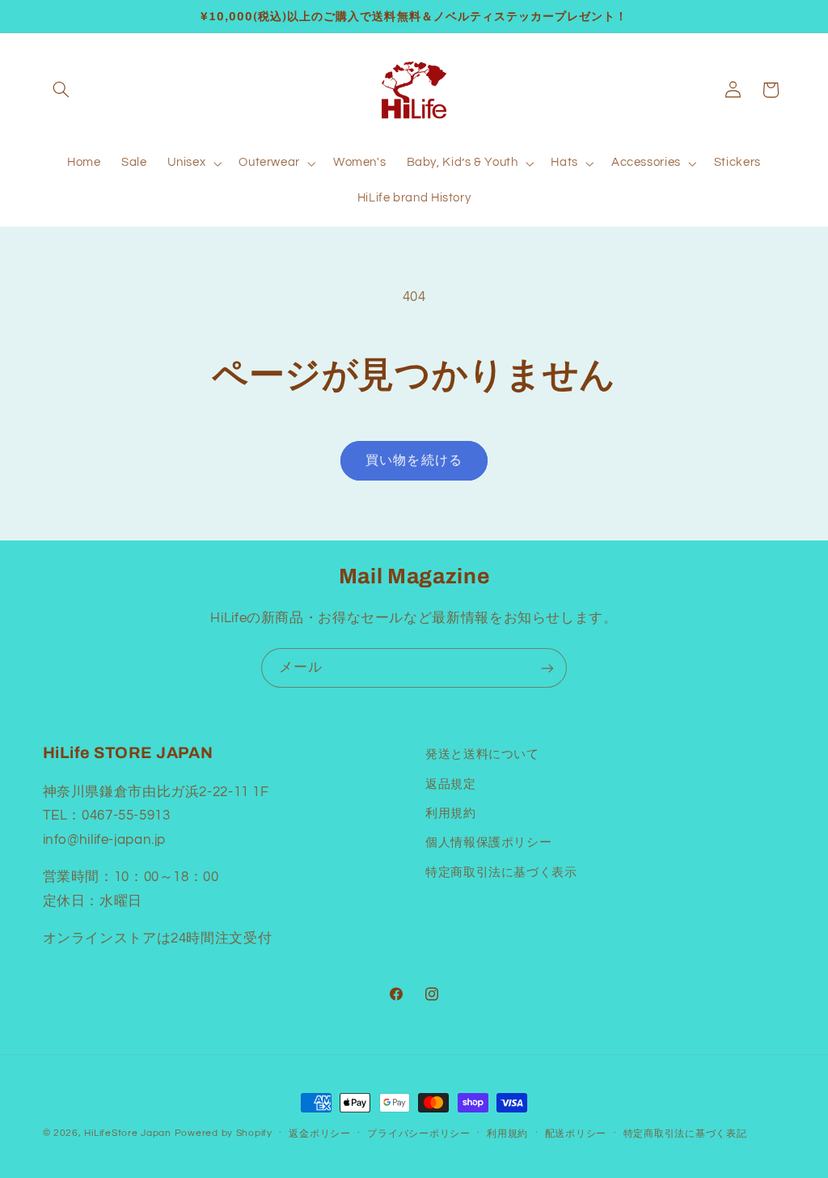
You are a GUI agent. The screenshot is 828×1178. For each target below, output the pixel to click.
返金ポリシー (319, 1133)
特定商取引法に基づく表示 (501, 873)
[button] (61, 89)
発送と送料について (482, 754)
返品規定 (450, 784)
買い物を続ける (413, 460)
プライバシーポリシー (418, 1133)
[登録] (547, 668)
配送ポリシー (575, 1133)
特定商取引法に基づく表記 (685, 1133)
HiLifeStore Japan (127, 1133)
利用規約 (450, 813)
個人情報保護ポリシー (488, 843)
